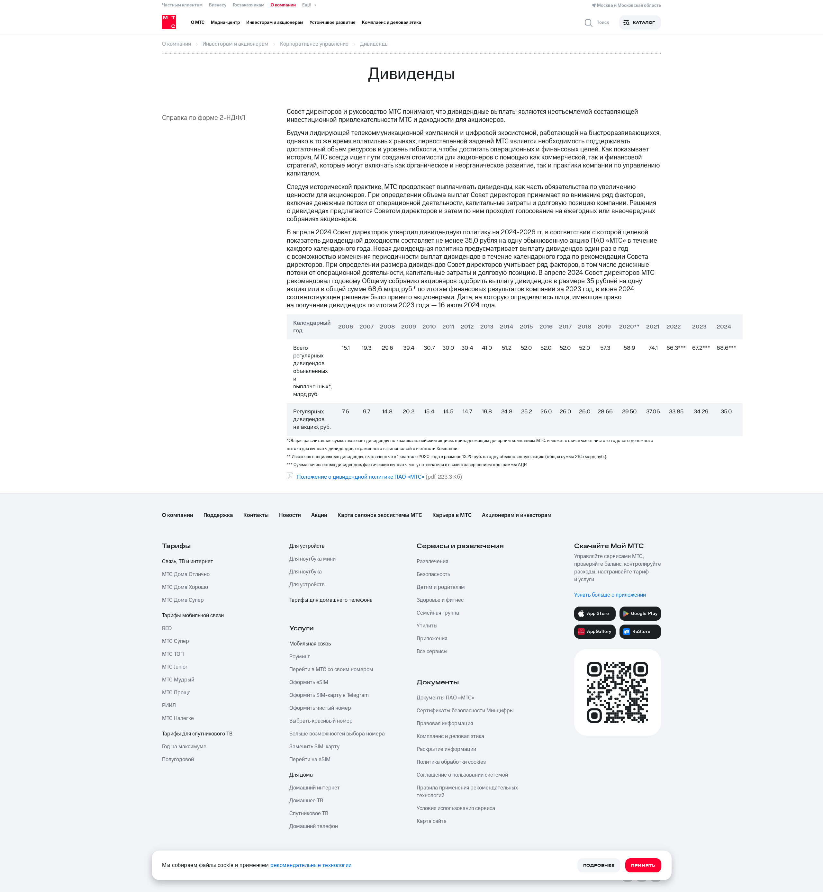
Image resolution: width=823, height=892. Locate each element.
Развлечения (432, 561)
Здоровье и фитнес (440, 600)
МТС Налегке (178, 718)
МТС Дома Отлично (186, 574)
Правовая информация (445, 723)
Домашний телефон (313, 826)
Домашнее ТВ (306, 801)
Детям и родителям (441, 587)
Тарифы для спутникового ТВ (197, 734)
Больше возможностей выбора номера (337, 734)
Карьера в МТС (452, 515)
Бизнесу (217, 5)
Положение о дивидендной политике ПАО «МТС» (360, 477)
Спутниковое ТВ (308, 813)
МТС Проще (176, 693)
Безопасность (433, 574)
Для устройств (307, 546)
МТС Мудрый (178, 680)
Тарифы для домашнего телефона (331, 600)
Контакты (256, 515)
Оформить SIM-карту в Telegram (329, 695)
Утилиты (427, 626)
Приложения (432, 639)
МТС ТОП (173, 654)
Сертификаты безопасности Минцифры (465, 711)
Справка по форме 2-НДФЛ (203, 118)
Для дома (301, 775)
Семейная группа (438, 613)
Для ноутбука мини (312, 559)
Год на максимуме (184, 747)
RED (167, 628)
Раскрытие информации (446, 749)
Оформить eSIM (308, 682)
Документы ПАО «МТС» (446, 698)
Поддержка (218, 515)
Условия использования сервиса (456, 808)
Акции (319, 515)
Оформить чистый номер (320, 708)
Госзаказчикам (248, 5)
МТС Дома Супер (183, 600)
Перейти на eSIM (309, 759)
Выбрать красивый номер (321, 721)
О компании (283, 5)
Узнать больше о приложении (610, 595)
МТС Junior (174, 667)
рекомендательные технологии (311, 865)
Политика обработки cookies (451, 762)
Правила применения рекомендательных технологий (467, 791)
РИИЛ (169, 705)
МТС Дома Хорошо (185, 587)
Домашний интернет (314, 788)
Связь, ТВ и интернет (187, 561)
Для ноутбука (305, 572)
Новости (290, 515)
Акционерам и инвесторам (516, 515)
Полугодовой (178, 759)
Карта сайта (432, 821)
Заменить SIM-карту (314, 747)
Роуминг (299, 657)
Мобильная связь (310, 644)
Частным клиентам (182, 5)
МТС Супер (175, 641)
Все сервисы (432, 651)
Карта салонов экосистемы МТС (380, 515)
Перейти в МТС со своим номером (331, 669)
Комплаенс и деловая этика (450, 736)
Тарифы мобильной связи (193, 615)
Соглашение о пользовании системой (462, 775)
